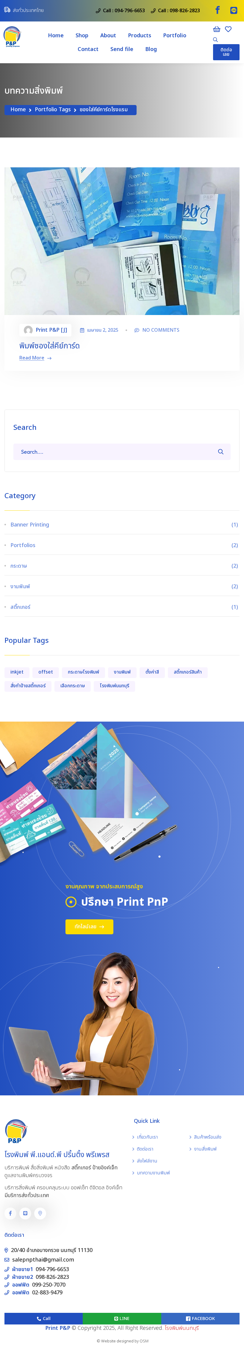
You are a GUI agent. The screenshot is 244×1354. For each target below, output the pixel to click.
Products (139, 36)
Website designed (117, 1341)
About (108, 36)
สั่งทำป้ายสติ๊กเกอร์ (28, 685)
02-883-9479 (47, 1293)
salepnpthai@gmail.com (43, 1260)
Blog (151, 49)
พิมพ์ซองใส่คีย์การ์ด (49, 346)
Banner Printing (125, 525)
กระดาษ (125, 566)
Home (56, 36)
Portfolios (125, 545)
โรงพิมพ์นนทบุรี (114, 685)
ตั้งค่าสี (152, 672)
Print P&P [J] (51, 330)
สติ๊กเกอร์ (125, 607)
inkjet (17, 672)
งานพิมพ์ (125, 587)
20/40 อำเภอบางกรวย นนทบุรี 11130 (52, 1250)
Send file (121, 49)
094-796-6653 (130, 10)
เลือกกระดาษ (72, 685)
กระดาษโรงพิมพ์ (83, 672)
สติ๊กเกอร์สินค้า (188, 672)
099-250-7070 (48, 1285)
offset (45, 672)
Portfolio (174, 36)
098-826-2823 (185, 10)
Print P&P (57, 1328)
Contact (88, 49)
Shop (82, 36)
